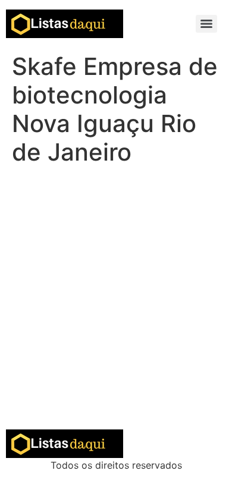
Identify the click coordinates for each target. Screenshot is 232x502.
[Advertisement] (116, 307)
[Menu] (206, 24)
